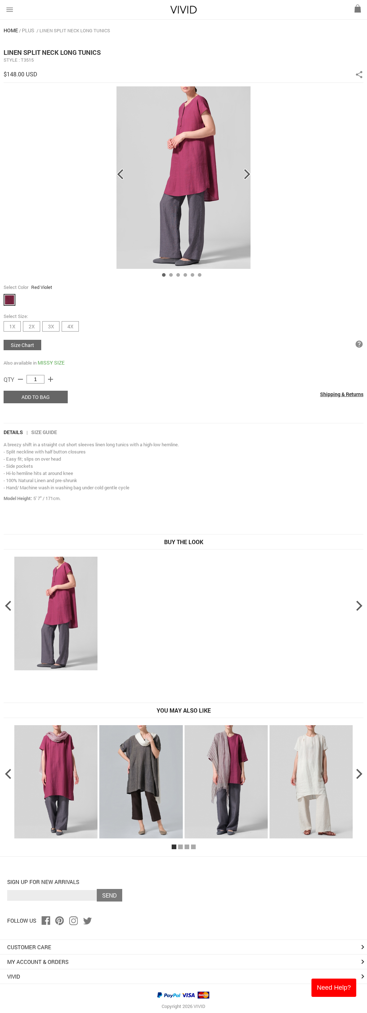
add (50, 379)
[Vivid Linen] (183, 12)
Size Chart (22, 345)
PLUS (28, 30)
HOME (11, 30)
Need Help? (334, 987)
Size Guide (44, 432)
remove (20, 379)
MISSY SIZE (51, 362)
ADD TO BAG (36, 397)
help (359, 344)
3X (51, 326)
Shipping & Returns (341, 394)
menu (9, 9)
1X (12, 326)
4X (70, 326)
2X (32, 326)
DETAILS (13, 432)
